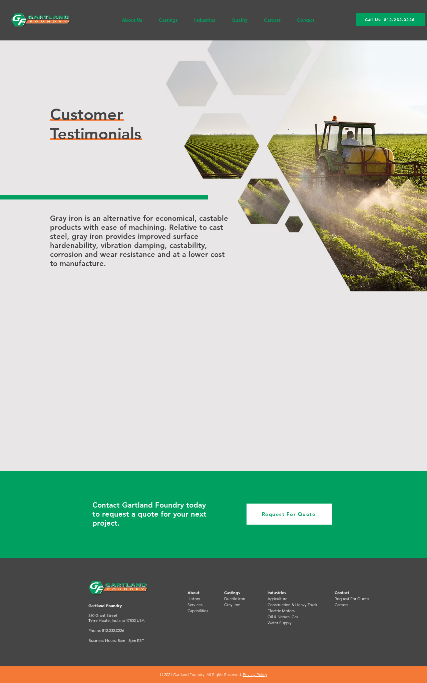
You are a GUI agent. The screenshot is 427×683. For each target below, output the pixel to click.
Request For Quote (352, 598)
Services (194, 604)
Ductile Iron (234, 598)
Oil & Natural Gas (283, 616)
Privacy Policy (255, 674)
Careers (341, 604)
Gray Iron (232, 604)
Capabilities (197, 610)
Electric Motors (281, 610)
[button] (131, 20)
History (193, 598)
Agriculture (278, 598)
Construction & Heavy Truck (292, 604)
